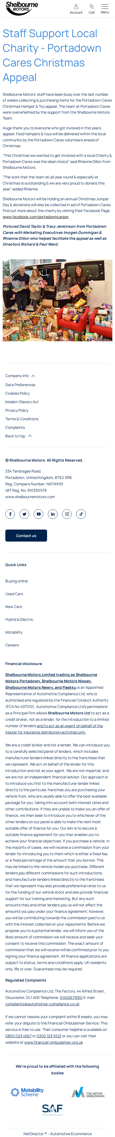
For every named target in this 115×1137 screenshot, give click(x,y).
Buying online (16, 580)
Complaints (15, 427)
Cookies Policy (17, 393)
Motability (13, 632)
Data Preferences (20, 384)
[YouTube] (38, 514)
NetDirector (34, 1133)
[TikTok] (81, 514)
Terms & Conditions (21, 418)
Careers (12, 644)
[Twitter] (24, 514)
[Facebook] (10, 514)
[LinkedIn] (53, 514)
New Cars (13, 606)
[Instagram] (67, 514)
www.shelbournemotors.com (30, 496)
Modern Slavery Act (22, 401)
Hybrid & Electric (19, 619)
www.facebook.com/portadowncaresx (35, 216)
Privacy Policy (16, 410)
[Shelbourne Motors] (21, 8)
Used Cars (14, 593)
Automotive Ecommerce (71, 1133)
